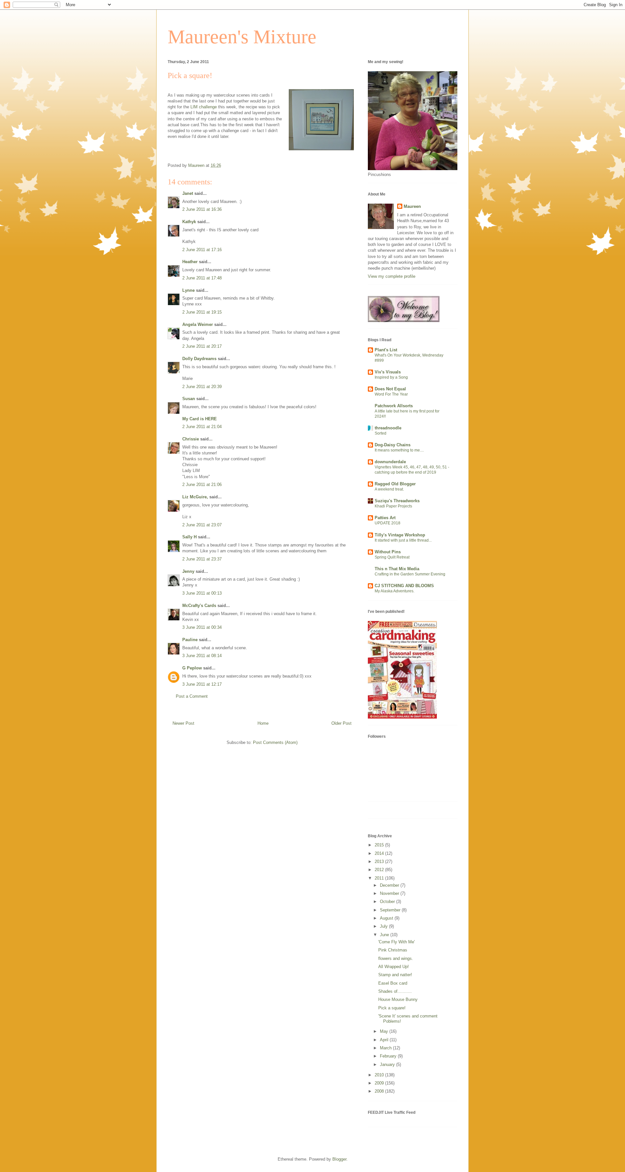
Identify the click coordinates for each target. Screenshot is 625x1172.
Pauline (190, 639)
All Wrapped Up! (393, 966)
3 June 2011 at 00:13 (202, 593)
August (387, 918)
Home (263, 723)
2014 (380, 853)
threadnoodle (388, 427)
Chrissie (190, 439)
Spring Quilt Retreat (392, 557)
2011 (380, 878)
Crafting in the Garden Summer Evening (410, 574)
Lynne (188, 290)
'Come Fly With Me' (396, 941)
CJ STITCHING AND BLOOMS (404, 585)
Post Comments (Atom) (275, 742)
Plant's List (386, 349)
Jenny (188, 571)
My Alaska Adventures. (394, 591)
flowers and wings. (395, 958)
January (388, 1064)
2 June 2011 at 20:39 (202, 386)
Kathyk (189, 221)
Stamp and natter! (395, 974)
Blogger (339, 1159)
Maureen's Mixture (242, 36)
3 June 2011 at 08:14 (202, 655)
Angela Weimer (197, 324)
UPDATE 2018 (387, 523)
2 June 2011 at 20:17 (202, 346)
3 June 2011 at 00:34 (202, 627)
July (384, 926)
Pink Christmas (392, 950)
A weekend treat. (389, 489)
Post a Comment (192, 696)
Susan (188, 398)
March (386, 1047)
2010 (380, 1074)
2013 (380, 861)
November (390, 893)
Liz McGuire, (195, 496)
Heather (190, 261)
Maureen (412, 206)
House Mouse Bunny (398, 999)
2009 (380, 1083)
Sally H (189, 536)
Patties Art (385, 517)
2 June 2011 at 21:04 (202, 426)
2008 (380, 1091)
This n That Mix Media (397, 568)
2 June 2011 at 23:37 (202, 559)
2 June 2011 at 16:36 (202, 209)
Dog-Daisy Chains (392, 444)
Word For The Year (391, 394)
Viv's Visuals (388, 372)
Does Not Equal (390, 388)
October (388, 901)
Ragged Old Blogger (395, 483)
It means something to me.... (399, 450)
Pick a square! (392, 1007)
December (390, 885)
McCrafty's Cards (199, 605)
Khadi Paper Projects (393, 506)
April (385, 1039)
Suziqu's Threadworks (397, 500)
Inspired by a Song (391, 377)
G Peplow (192, 668)
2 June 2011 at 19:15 (202, 312)
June (385, 934)
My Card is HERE (199, 418)
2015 (380, 844)
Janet (187, 193)
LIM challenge (204, 106)
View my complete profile (391, 276)
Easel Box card (392, 983)
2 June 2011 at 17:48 (202, 278)
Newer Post (183, 723)
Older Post (341, 723)
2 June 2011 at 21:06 (202, 484)
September (391, 910)
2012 (380, 869)
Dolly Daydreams (199, 358)
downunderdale (390, 461)
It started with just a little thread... (403, 540)
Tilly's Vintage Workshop (400, 534)
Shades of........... (395, 991)
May (384, 1031)
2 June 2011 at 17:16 (202, 249)
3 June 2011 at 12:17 (202, 684)
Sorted (380, 433)
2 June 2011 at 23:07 (202, 524)
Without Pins (388, 551)
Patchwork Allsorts (394, 405)
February (389, 1056)
